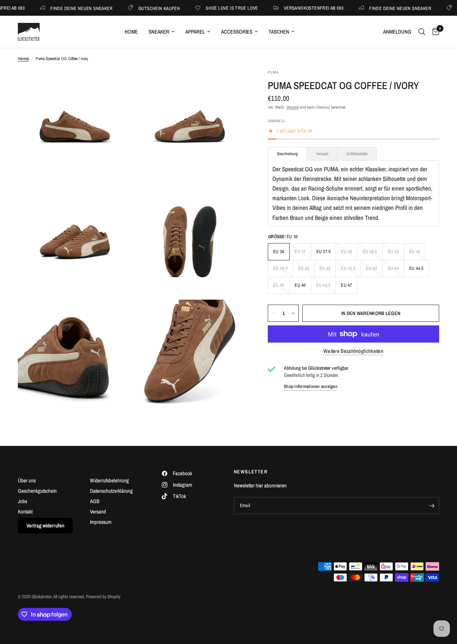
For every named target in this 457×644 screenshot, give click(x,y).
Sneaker (159, 31)
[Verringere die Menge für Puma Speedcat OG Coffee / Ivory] (273, 313)
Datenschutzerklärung (111, 491)
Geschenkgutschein (37, 491)
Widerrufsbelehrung (109, 480)
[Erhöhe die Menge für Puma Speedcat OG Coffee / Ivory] (293, 313)
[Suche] (422, 32)
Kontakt (25, 511)
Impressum (100, 522)
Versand (292, 107)
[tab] (287, 154)
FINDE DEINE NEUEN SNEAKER (69, 8)
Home (131, 31)
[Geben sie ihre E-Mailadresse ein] (432, 505)
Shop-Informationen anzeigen (310, 386)
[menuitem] (131, 32)
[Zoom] (117, 84)
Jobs (22, 501)
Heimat (23, 59)
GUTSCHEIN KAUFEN (146, 8)
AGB (94, 501)
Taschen (278, 31)
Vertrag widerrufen (45, 525)
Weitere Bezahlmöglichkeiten (353, 351)
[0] (434, 32)
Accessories (236, 31)
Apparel (195, 31)
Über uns (27, 480)
